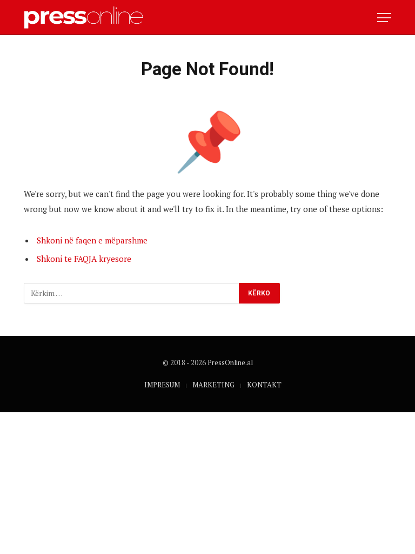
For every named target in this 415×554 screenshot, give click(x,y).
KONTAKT (264, 385)
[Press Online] (88, 17)
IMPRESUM (162, 385)
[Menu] (384, 17)
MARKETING (213, 385)
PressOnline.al (230, 362)
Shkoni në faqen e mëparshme (92, 240)
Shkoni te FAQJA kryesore (84, 258)
